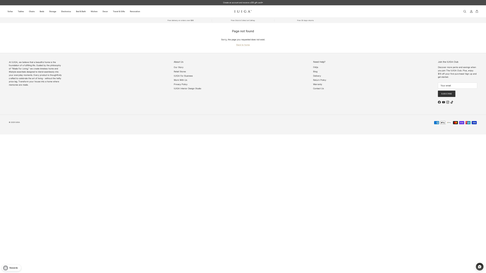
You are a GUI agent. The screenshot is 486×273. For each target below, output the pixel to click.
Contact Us (318, 88)
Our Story (178, 67)
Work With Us (180, 80)
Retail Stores (180, 71)
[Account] (471, 11)
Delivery (317, 76)
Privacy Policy (180, 84)
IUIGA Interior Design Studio (187, 88)
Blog (315, 71)
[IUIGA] (243, 11)
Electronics (66, 11)
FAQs (315, 67)
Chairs (32, 11)
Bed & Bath (81, 11)
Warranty (317, 84)
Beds (42, 11)
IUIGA (17, 122)
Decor (105, 11)
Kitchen (94, 11)
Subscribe (446, 94)
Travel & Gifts (119, 11)
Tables (21, 11)
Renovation (135, 11)
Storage (52, 11)
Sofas (10, 11)
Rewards (14, 268)
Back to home (243, 45)
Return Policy (319, 80)
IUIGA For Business (183, 76)
